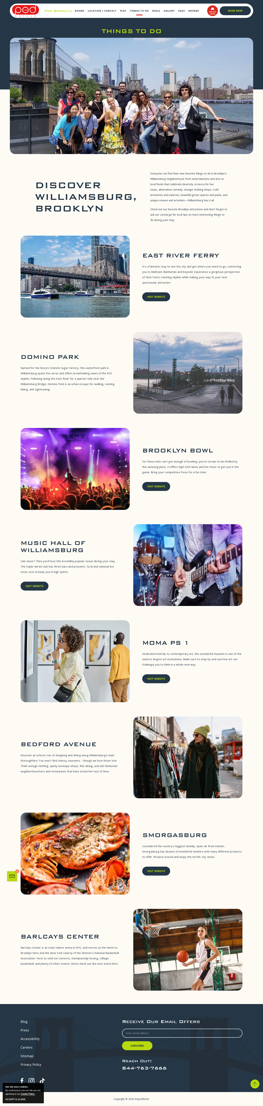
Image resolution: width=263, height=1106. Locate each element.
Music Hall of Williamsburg (53, 546)
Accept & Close (15, 1099)
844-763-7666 (144, 1068)
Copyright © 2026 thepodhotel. (131, 1099)
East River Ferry (180, 255)
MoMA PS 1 (165, 642)
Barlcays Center (60, 936)
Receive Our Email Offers (161, 1021)
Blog (24, 1021)
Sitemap (27, 1056)
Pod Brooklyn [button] (58, 11)
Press (25, 1030)
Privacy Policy (31, 1064)
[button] (212, 10)
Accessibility (30, 1039)
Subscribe (138, 1047)
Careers (26, 1047)
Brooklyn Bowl (177, 450)
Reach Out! (137, 1060)
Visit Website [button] (156, 298)
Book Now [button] (235, 10)
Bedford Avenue (59, 744)
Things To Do (132, 31)
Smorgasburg (174, 835)
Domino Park (50, 356)
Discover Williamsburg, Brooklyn (86, 196)
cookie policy (28, 1094)
